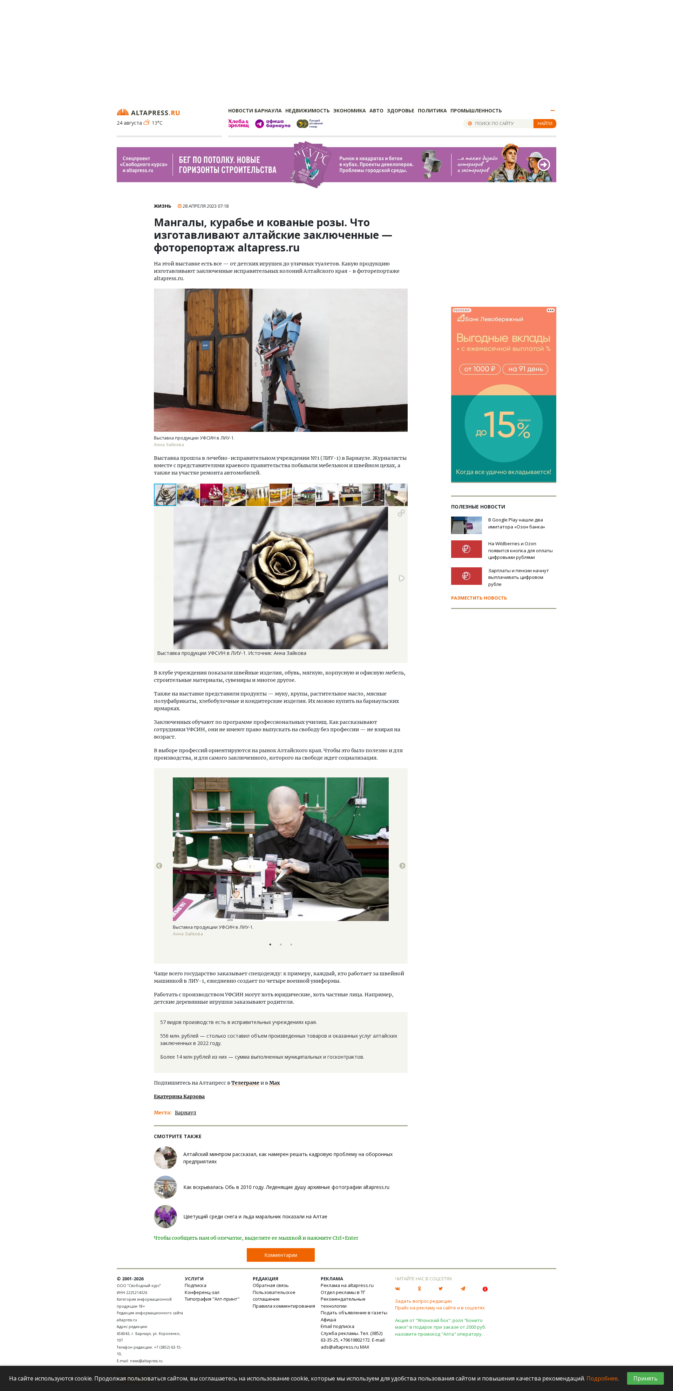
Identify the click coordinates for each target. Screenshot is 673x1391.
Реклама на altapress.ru (347, 1285)
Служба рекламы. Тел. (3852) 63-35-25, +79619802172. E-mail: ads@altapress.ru (353, 1340)
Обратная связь (271, 1285)
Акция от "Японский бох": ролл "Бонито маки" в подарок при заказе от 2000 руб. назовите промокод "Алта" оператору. (440, 1327)
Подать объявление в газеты (354, 1312)
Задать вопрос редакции (423, 1301)
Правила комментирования (284, 1306)
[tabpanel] (281, 865)
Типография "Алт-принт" (212, 1299)
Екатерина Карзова (179, 1096)
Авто (376, 110)
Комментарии (280, 1255)
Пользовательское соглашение (274, 1295)
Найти (545, 123)
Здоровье (400, 110)
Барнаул (185, 1112)
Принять (645, 1378)
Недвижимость (307, 110)
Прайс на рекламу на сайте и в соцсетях (440, 1308)
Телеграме (245, 1083)
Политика (432, 110)
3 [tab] (291, 944)
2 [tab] (280, 944)
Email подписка (337, 1326)
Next (402, 866)
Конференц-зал (202, 1292)
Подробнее (602, 1378)
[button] (188, 495)
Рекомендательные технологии (343, 1302)
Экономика (349, 110)
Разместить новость (479, 598)
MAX (364, 1347)
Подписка (195, 1285)
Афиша (328, 1319)
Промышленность (476, 110)
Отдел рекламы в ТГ (343, 1292)
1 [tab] (270, 944)
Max (274, 1083)
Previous (159, 866)
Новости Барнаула (255, 110)
